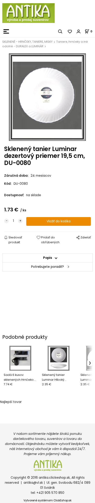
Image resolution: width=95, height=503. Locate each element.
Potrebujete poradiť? (47, 267)
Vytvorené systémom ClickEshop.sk (47, 500)
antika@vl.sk (33, 483)
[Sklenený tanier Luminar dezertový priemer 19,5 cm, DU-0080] (47, 97)
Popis (47, 258)
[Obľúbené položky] (70, 31)
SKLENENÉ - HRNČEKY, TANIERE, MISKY (27, 42)
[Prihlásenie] (78, 31)
